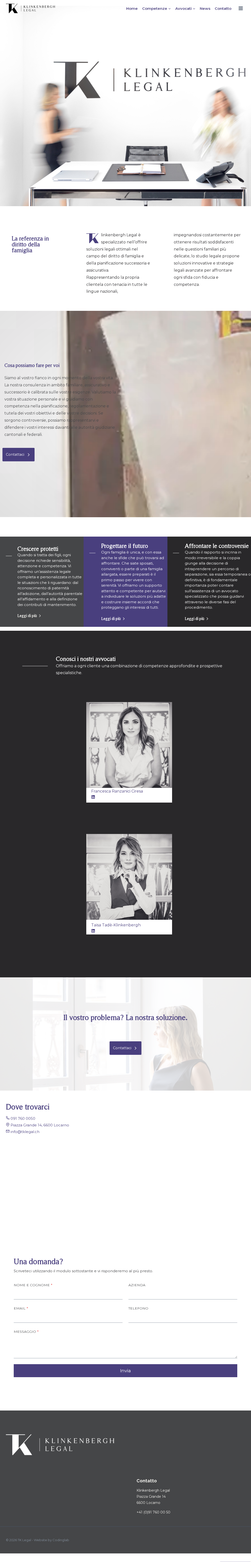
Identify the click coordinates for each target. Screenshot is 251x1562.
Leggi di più (27, 615)
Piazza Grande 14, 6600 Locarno (40, 1125)
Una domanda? (38, 1261)
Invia (125, 1370)
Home (132, 8)
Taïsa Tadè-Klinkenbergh (116, 925)
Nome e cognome (33, 1285)
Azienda (136, 1285)
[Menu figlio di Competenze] (156, 8)
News (205, 8)
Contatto (223, 8)
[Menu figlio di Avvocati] (185, 8)
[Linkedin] (93, 931)
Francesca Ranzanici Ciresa (117, 791)
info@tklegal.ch (25, 1131)
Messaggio (26, 1332)
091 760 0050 (23, 1118)
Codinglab (60, 1540)
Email (21, 1308)
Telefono (138, 1308)
